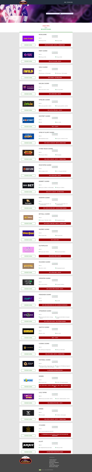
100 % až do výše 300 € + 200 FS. (54, 110)
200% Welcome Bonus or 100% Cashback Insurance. (55, 305)
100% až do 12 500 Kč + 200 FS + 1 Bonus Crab (55, 159)
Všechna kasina (70, 2)
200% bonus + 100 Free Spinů (55, 77)
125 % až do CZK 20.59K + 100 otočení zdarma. (55, 321)
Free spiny (51, 464)
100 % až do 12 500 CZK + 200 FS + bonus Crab (55, 142)
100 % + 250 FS (55, 126)
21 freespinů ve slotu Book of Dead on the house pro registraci (55, 435)
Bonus (65, 2)
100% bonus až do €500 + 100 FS (54, 403)
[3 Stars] (54, 36)
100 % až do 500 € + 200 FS (55, 93)
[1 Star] (52, 36)
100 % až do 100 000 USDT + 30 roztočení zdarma (55, 208)
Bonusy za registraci (54, 462)
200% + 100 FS (55, 337)
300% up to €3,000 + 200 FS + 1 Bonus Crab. (55, 45)
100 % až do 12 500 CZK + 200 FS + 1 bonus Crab (55, 223)
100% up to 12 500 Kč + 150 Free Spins (55, 191)
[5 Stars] (57, 36)
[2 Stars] (53, 36)
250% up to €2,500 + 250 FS (55, 61)
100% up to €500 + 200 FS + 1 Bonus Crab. (55, 354)
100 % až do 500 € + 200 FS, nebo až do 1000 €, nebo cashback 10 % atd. (55, 386)
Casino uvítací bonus (54, 465)
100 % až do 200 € (55, 239)
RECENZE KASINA (28, 45)
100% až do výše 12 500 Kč (55, 256)
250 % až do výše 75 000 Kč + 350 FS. (54, 288)
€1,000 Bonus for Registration (54, 370)
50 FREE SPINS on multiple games (55, 451)
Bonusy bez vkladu (53, 466)
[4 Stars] (56, 36)
